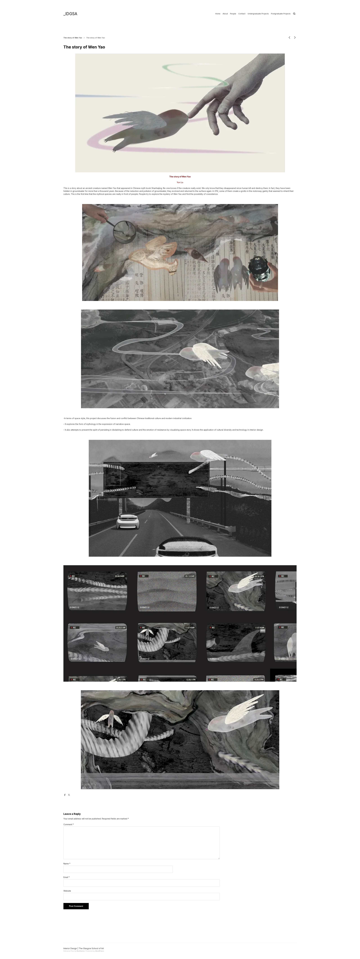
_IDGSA (70, 13)
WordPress (99, 951)
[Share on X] (69, 795)
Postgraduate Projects (281, 13)
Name (66, 863)
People (233, 13)
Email (66, 877)
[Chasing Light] (289, 38)
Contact (241, 13)
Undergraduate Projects (258, 13)
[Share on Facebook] (64, 795)
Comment (68, 824)
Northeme (81, 951)
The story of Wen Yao (72, 38)
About (225, 13)
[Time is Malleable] (295, 38)
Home (217, 13)
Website (67, 891)
